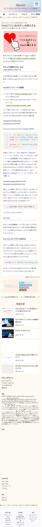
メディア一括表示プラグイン (24, 417)
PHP (22, 396)
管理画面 (26, 422)
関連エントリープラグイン (12, 424)
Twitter (22, 282)
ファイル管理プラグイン (17, 414)
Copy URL (23, 290)
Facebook (23, 285)
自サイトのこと (34, 422)
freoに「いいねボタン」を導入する (19, 25)
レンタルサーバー (19, 419)
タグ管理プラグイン (9, 412)
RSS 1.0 (4, 497)
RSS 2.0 (4, 500)
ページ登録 (32, 415)
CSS (3, 396)
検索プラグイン (13, 422)
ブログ (24, 14)
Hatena (29, 285)
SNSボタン (31, 396)
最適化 (6, 422)
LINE (21, 287)
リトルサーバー (33, 517)
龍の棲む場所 (20, 517)
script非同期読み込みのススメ (12, 297)
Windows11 (21, 399)
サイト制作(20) (7, 385)
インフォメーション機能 (28, 406)
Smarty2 (4, 399)
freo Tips (15, 28)
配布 (3, 424)
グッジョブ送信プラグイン (11, 409)
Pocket (26, 287)
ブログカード (5, 415)
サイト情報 (35, 14)
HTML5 (18, 396)
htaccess (5, 401)
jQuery (11, 401)
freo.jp (20, 515)
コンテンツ (13, 14)
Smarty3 (12, 399)
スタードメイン (33, 515)
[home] (4, 14)
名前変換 (36, 419)
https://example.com (23, 94)
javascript (18, 401)
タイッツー (28, 282)
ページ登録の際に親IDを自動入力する (28, 297)
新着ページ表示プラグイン (22, 420)
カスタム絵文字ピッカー (12, 407)
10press (20, 5)
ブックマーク (6, 486)
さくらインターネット (33, 520)
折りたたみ (5, 420)
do (26, 55)
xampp (21, 402)
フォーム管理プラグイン (31, 414)
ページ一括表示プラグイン (19, 415)
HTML (14, 396)
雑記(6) (4, 387)
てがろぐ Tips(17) (8, 383)
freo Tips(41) (6, 380)
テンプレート (23, 411)
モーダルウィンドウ (8, 419)
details (27, 399)
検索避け (19, 422)
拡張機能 (12, 420)
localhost (25, 401)
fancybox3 (33, 399)
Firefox (8, 396)
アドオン (19, 406)
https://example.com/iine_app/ (18, 105)
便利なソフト (28, 418)
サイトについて (8, 515)
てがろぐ (9, 405)
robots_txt (33, 401)
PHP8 (26, 396)
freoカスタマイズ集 (20, 520)
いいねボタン (24, 28)
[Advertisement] (21, 345)
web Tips (5, 484)
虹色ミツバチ (20, 522)
